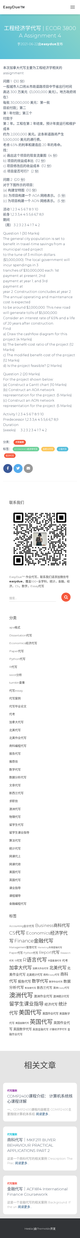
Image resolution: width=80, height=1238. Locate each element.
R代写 (13, 667)
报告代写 (15, 753)
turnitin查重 (17, 682)
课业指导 (15, 888)
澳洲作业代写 (43, 996)
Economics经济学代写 (26, 449)
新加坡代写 (30, 988)
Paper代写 (16, 651)
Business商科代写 (52, 925)
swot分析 (15, 675)
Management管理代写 (23, 947)
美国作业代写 (50, 1013)
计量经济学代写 (58, 1029)
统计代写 (15, 848)
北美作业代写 (17, 738)
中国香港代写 (54, 960)
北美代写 (15, 730)
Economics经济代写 (23, 643)
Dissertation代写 (20, 635)
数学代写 (15, 769)
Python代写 (17, 659)
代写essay (16, 690)
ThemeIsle (43, 1228)
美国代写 (15, 872)
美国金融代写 (22, 1023)
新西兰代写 (16, 793)
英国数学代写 (22, 1029)
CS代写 (17, 933)
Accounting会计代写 (21, 926)
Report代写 (49, 952)
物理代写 (15, 817)
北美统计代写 (34, 974)
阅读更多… (43, 1114)
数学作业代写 (56, 981)
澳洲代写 (15, 809)
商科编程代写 (17, 746)
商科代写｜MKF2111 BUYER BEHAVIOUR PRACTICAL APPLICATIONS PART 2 (31, 1145)
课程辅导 (15, 896)
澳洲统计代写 (61, 996)
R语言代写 (35, 960)
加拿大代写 (48, 449)
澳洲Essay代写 (61, 987)
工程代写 (62, 449)
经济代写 (10, 455)
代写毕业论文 (17, 706)
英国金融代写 (41, 1029)
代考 (12, 714)
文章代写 (15, 785)
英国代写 (15, 880)
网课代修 (15, 864)
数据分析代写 (17, 777)
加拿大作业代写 (40, 968)
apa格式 (14, 627)
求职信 (13, 801)
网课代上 (15, 856)
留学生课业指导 (19, 832)
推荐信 (13, 761)
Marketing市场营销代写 (50, 947)
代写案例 (20, 442)
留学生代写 (16, 825)
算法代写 (15, 840)
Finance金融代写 (33, 941)
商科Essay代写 (51, 974)
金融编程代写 (17, 903)
